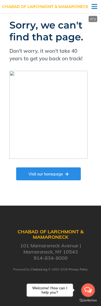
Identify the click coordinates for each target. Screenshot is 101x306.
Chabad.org (39, 269)
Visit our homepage (46, 174)
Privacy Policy (78, 269)
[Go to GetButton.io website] (88, 300)
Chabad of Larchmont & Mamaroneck (45, 6)
